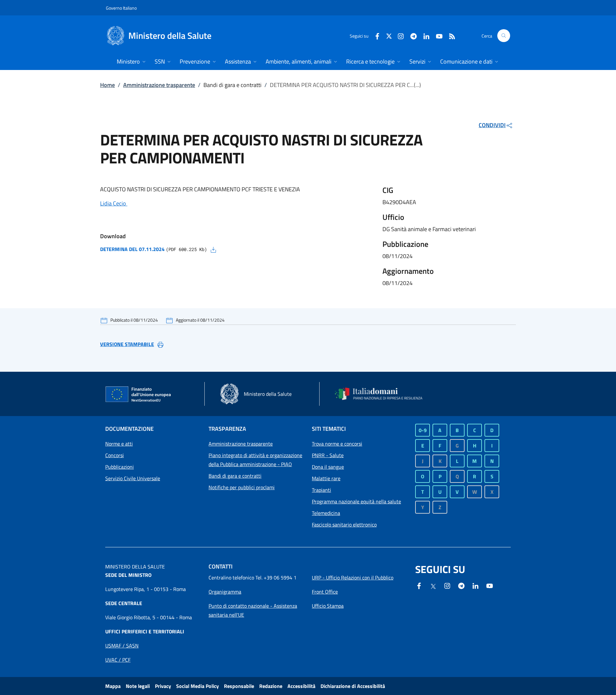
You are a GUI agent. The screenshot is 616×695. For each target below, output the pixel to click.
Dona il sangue (328, 467)
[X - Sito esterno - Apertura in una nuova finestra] (389, 35)
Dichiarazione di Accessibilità (353, 686)
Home (107, 85)
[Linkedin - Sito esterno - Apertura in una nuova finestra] (423, 35)
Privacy (163, 686)
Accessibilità (301, 686)
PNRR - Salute (328, 455)
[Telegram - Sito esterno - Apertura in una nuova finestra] (461, 585)
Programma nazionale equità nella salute (356, 501)
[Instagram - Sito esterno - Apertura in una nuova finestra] (398, 35)
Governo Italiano (121, 7)
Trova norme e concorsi (337, 443)
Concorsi (114, 455)
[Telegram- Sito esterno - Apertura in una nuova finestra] (411, 35)
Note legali (138, 686)
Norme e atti (119, 443)
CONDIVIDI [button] (492, 125)
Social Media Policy (197, 686)
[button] (503, 35)
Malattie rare (326, 478)
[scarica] (213, 249)
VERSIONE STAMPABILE (127, 344)
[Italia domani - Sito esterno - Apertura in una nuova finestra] (383, 393)
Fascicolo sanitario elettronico (344, 524)
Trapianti (321, 490)
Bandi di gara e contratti (235, 476)
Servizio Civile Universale (132, 478)
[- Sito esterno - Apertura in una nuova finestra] (489, 585)
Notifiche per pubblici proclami (242, 487)
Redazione (270, 686)
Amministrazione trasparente (159, 85)
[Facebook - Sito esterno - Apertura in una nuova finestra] (374, 35)
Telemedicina (326, 513)
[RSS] (449, 35)
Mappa (113, 686)
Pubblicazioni (119, 467)
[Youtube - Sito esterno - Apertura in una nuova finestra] (436, 35)
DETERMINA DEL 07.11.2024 (132, 249)
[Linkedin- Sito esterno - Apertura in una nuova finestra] (475, 585)
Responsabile (239, 686)
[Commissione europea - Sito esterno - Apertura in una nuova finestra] (138, 394)
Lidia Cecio (113, 203)
